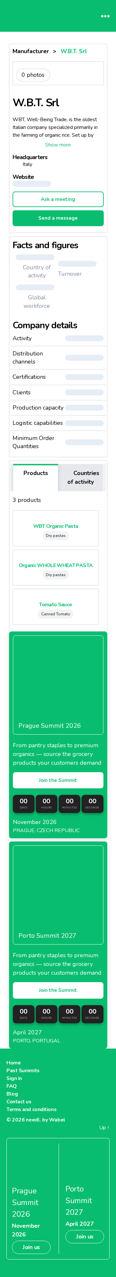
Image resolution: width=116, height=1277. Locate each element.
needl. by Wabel (45, 1119)
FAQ (11, 1086)
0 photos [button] (33, 75)
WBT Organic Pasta (55, 526)
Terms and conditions (31, 1109)
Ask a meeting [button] (58, 199)
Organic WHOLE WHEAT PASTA (55, 565)
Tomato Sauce (55, 604)
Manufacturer (31, 51)
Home (13, 1062)
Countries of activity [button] (83, 477)
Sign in (14, 1078)
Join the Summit (58, 780)
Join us (31, 1247)
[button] (58, 145)
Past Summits (23, 1070)
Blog (12, 1093)
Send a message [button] (58, 218)
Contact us (19, 1101)
